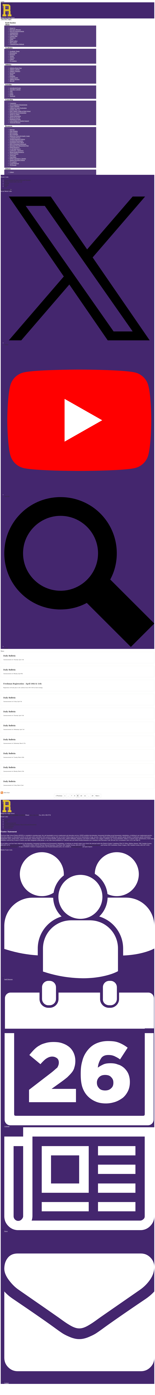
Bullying (12, 129)
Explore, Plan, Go (15, 109)
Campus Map (13, 36)
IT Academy (13, 61)
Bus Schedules (14, 134)
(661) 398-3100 (34, 815)
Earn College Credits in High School (20, 111)
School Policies (14, 154)
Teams (11, 74)
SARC (12, 39)
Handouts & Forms (15, 119)
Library (12, 59)
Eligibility (12, 76)
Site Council (13, 42)
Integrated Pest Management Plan (19, 145)
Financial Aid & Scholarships (18, 113)
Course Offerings (14, 106)
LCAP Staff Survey (15, 149)
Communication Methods (17, 44)
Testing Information (15, 116)
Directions (13, 38)
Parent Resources (14, 147)
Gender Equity (14, 77)
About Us (12, 28)
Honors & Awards (15, 117)
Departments (13, 53)
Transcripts (13, 155)
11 (85, 796)
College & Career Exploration (18, 108)
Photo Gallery (14, 41)
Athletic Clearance (15, 71)
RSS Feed (7, 792)
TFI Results (13, 165)
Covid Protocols (14, 163)
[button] (7, 24)
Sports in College (14, 114)
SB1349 (12, 81)
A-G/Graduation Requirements (18, 105)
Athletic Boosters (14, 79)
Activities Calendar (15, 89)
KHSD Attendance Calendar (18, 158)
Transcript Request (15, 122)
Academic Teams (14, 51)
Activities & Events (15, 88)
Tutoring (12, 58)
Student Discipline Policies (17, 160)
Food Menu (13, 157)
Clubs (11, 93)
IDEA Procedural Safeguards (18, 144)
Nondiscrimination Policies (17, 139)
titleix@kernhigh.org (16, 845)
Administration (14, 33)
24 (92, 796)
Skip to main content (6, 3)
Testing (12, 56)
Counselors (13, 103)
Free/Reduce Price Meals (17, 142)
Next (97, 796)
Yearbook (12, 96)
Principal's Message (15, 29)
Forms (11, 94)
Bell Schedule (14, 133)
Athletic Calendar (15, 69)
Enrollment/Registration (16, 141)
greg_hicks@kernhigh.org (92, 845)
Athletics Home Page (16, 68)
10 (81, 796)
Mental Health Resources (17, 152)
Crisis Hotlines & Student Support (19, 121)
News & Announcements (17, 31)
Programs (12, 54)
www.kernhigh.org (76, 846)
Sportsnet (12, 73)
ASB (11, 91)
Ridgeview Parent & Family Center (20, 136)
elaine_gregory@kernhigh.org (9, 846)
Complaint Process (15, 137)
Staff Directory (14, 34)
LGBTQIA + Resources (16, 150)
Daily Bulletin (14, 131)
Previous (59, 796)
